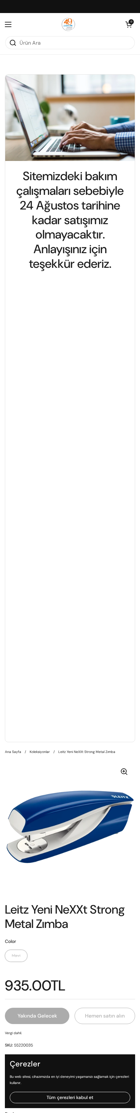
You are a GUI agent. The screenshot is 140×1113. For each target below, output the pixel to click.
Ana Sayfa (13, 752)
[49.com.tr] (68, 24)
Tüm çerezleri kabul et (70, 1097)
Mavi (16, 955)
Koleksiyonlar (40, 752)
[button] (128, 24)
